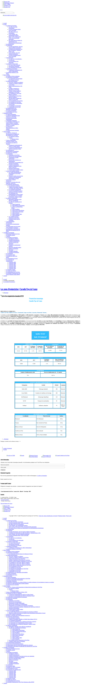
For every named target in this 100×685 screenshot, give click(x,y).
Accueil (5, 279)
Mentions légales (62, 515)
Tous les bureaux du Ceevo (6, 503)
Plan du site (68, 515)
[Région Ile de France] (9, 15)
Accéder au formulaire (42, 475)
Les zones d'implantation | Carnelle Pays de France (19, 289)
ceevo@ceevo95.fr (5, 499)
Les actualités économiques (9, 281)
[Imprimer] (5, 292)
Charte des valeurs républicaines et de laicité (48, 515)
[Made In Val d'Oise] (49, 455)
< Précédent (5, 439)
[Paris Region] (35, 456)
